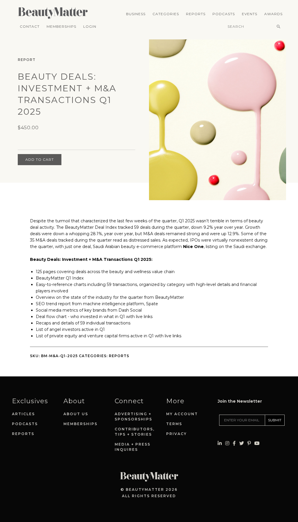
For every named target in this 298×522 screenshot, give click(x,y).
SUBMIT (274, 420)
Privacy (176, 434)
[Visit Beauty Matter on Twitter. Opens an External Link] (241, 443)
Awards (273, 14)
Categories (165, 14)
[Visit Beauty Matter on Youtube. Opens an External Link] (257, 443)
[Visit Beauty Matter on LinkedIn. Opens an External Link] (220, 443)
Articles (23, 414)
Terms (174, 424)
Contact (30, 26)
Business (136, 14)
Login (89, 26)
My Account (182, 414)
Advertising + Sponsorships (133, 416)
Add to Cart (39, 159)
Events (249, 14)
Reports (195, 14)
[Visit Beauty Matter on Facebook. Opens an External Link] (234, 443)
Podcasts (223, 14)
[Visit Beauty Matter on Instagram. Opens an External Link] (227, 443)
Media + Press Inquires (132, 447)
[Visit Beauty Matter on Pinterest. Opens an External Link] (249, 443)
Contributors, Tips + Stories (135, 432)
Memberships (61, 26)
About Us (75, 414)
